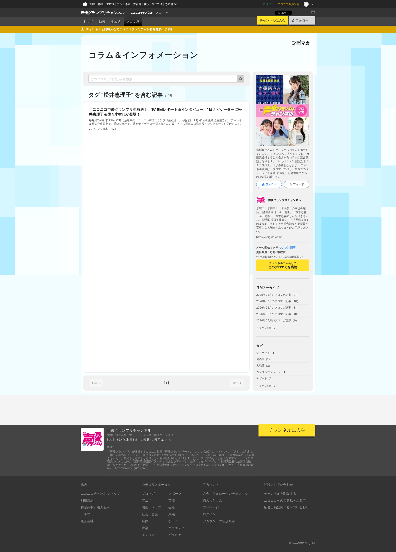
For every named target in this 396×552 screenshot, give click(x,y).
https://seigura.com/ (269, 237)
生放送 (110, 4)
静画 (101, 4)
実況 (146, 4)
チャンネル (124, 4)
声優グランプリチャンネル (103, 13)
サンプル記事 (287, 247)
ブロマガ (132, 21)
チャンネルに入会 (272, 20)
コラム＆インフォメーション (143, 55)
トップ (88, 21)
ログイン (268, 4)
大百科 (137, 4)
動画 (93, 4)
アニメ (160, 12)
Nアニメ (157, 4)
